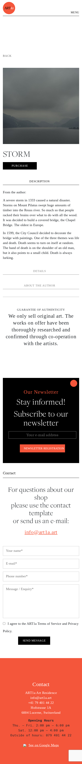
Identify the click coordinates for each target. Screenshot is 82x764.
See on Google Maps (44, 745)
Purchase (20, 165)
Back (7, 55)
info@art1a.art (41, 532)
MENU (75, 12)
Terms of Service (49, 624)
